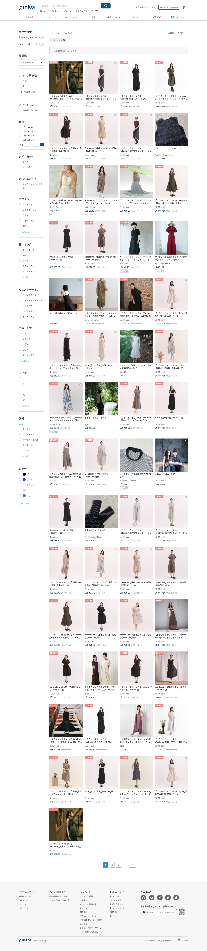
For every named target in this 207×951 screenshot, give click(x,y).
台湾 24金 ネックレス (84, 10)
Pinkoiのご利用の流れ (89, 932)
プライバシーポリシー (89, 916)
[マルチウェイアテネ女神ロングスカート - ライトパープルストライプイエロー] (101, 668)
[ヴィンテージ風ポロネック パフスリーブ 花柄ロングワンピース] (171, 238)
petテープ (99, 10)
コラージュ (23, 908)
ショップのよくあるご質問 (60, 900)
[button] (42, 144)
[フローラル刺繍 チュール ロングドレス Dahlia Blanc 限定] (66, 181)
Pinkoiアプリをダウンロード (160, 912)
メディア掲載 (115, 900)
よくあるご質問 (86, 896)
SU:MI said (54, 102)
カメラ (43, 10)
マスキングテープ (55, 10)
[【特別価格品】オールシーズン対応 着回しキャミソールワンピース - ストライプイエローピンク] (136, 720)
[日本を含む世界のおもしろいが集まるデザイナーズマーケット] (27, 7)
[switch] (31, 37)
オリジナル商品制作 (88, 904)
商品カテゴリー (25, 896)
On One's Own (91, 319)
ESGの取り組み (116, 904)
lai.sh (87, 693)
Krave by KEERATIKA (164, 263)
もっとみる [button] (24, 231)
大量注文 (83, 900)
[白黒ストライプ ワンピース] (101, 511)
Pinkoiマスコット (117, 908)
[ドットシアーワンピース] (101, 398)
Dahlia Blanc (55, 207)
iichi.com (114, 916)
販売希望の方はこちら (145, 7)
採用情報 (114, 912)
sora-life (123, 372)
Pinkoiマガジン (25, 900)
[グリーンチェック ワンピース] (171, 129)
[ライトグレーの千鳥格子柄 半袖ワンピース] (136, 455)
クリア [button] (22, 424)
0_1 (51, 319)
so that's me (90, 207)
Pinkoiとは (114, 896)
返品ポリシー (85, 924)
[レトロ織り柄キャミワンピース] (66, 294)
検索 (106, 5)
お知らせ (83, 908)
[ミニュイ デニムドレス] (171, 455)
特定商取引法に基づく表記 (91, 920)
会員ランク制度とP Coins (90, 928)
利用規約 (83, 912)
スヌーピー (68, 10)
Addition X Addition (163, 154)
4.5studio (124, 263)
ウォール (22, 904)
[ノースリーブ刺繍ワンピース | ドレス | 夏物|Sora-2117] (136, 346)
